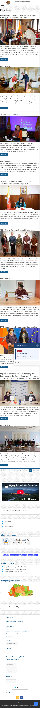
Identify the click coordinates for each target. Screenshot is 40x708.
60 (8, 476)
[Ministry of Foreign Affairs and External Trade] (20, 2)
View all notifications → (20, 363)
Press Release (5, 66)
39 (23, 470)
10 (10, 470)
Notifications (8, 521)
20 (14, 470)
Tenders (7, 523)
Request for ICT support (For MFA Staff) (16, 566)
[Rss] (18, 697)
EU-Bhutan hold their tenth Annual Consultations (18, 327)
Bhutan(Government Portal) (13, 634)
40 (27, 470)
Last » (19, 476)
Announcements (9, 526)
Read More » (4, 59)
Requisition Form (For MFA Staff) (14, 571)
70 (11, 476)
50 (4, 476)
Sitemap (8, 640)
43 (37, 473)
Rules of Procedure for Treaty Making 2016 (17, 631)
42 (34, 473)
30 (17, 470)
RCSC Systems (10, 636)
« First (3, 470)
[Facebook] (22, 697)
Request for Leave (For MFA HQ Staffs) (15, 569)
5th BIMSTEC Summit (9, 115)
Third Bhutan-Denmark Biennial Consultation (17, 230)
